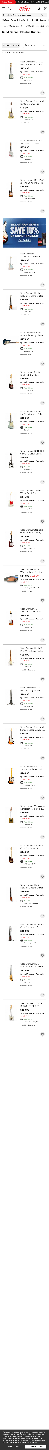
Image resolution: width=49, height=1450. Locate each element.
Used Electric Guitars (37, 26)
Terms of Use (14, 1442)
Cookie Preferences (28, 1442)
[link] (32, 63)
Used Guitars (21, 26)
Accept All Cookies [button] (36, 1446)
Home (5, 26)
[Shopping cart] (45, 8)
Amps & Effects (18, 20)
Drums (43, 20)
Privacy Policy (26, 1434)
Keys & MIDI (32, 20)
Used (11, 26)
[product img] (11, 71)
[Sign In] (39, 8)
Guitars (5, 20)
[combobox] (35, 45)
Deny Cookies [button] (13, 1446)
